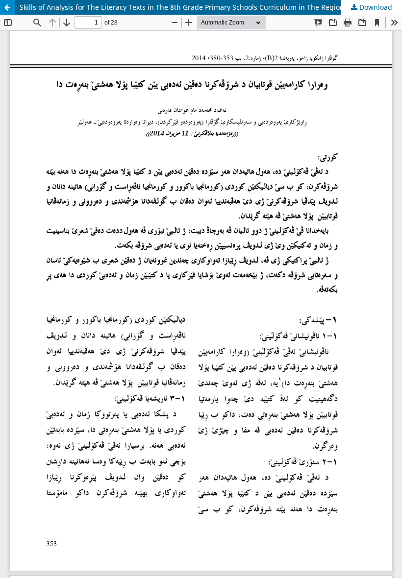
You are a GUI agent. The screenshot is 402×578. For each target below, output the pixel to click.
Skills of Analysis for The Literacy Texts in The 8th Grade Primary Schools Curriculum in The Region (182, 7)
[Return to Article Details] (7, 7)
